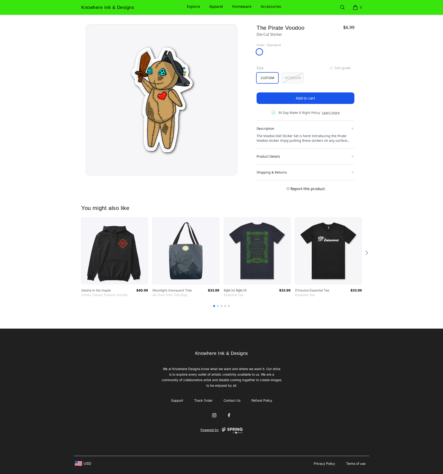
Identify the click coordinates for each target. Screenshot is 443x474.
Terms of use (355, 463)
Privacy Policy (324, 463)
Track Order (203, 400)
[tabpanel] (161, 99)
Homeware (241, 6)
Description (265, 128)
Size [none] (260, 68)
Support (177, 400)
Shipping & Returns (272, 172)
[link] (114, 251)
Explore (193, 6)
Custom (267, 78)
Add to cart (305, 98)
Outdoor (293, 78)
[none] (340, 68)
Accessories (271, 6)
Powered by (210, 430)
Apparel (216, 6)
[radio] (267, 78)
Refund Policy (261, 400)
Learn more (331, 112)
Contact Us (232, 400)
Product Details (268, 156)
